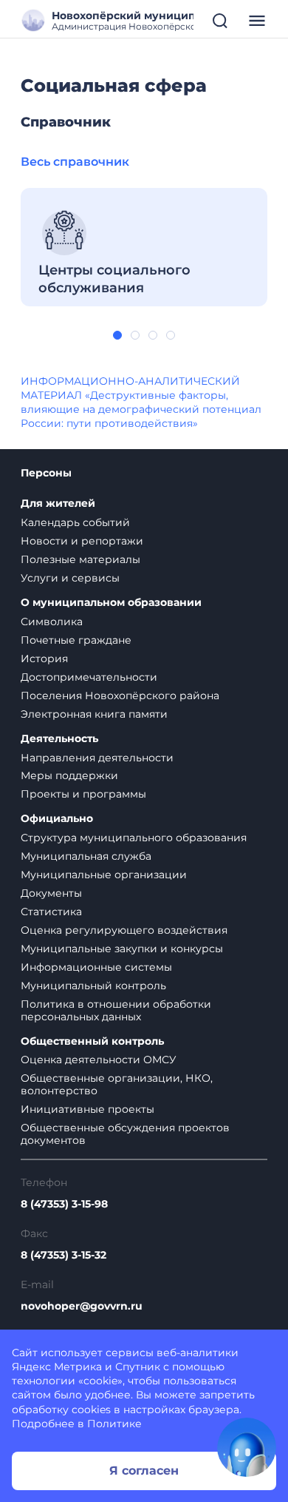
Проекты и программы (83, 794)
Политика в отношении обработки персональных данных (116, 1010)
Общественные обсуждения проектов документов (125, 1134)
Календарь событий (75, 522)
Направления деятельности (97, 757)
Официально (57, 818)
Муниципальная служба (86, 856)
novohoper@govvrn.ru (82, 1306)
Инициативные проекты (87, 1109)
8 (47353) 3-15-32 (63, 1255)
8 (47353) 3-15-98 (64, 1204)
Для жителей (58, 503)
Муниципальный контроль (93, 985)
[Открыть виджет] (246, 1447)
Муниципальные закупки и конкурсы (122, 948)
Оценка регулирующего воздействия (124, 930)
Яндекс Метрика (57, 1366)
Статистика (51, 911)
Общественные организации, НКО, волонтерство (117, 1084)
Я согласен (144, 1471)
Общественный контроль (92, 1041)
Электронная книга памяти (94, 714)
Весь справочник (75, 162)
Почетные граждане (76, 640)
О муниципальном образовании (111, 602)
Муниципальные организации (104, 874)
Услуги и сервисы (70, 578)
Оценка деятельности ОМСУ (98, 1059)
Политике (114, 1423)
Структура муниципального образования (134, 837)
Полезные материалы (80, 559)
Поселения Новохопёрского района (120, 695)
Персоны (46, 473)
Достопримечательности (89, 677)
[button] (117, 335)
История (44, 658)
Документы (51, 893)
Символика (52, 621)
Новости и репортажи (82, 541)
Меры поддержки (69, 775)
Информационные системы (96, 967)
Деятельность (59, 739)
